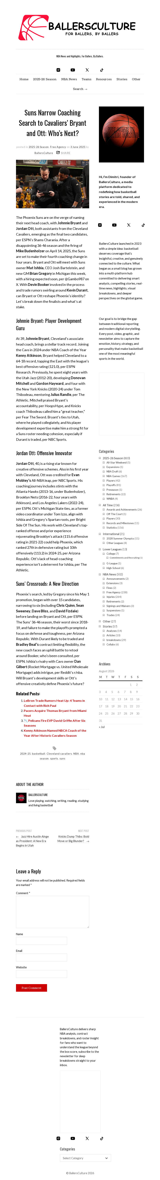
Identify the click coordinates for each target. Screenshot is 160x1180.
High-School (113, 568)
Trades (111, 615)
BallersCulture (44, 152)
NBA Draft (112, 471)
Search (78, 89)
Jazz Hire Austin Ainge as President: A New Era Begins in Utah (32, 841)
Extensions (113, 583)
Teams (86, 79)
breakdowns (114, 639)
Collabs (111, 644)
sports (54, 758)
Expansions (113, 467)
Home (24, 79)
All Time (108, 505)
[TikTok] (102, 70)
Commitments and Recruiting (124, 557)
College (111, 553)
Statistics (112, 527)
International (111, 534)
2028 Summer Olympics (120, 538)
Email (19, 950)
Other (136, 79)
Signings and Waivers (118, 605)
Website (21, 967)
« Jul (102, 727)
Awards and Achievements (122, 509)
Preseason (112, 489)
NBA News (69, 79)
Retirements (113, 494)
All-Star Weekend (117, 462)
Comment (23, 893)
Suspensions (114, 610)
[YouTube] (73, 70)
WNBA (110, 498)
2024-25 (25, 753)
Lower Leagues (112, 549)
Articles (111, 635)
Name (19, 934)
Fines (109, 587)
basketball (38, 753)
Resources (104, 79)
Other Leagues (115, 543)
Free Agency (58, 146)
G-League (112, 563)
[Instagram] (58, 70)
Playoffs (111, 485)
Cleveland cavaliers (59, 753)
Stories (121, 79)
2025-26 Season (44, 79)
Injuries (111, 596)
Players (111, 480)
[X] (87, 70)
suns (62, 758)
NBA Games (113, 476)
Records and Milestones (120, 523)
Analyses (112, 630)
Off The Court (115, 514)
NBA (76, 753)
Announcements (116, 578)
